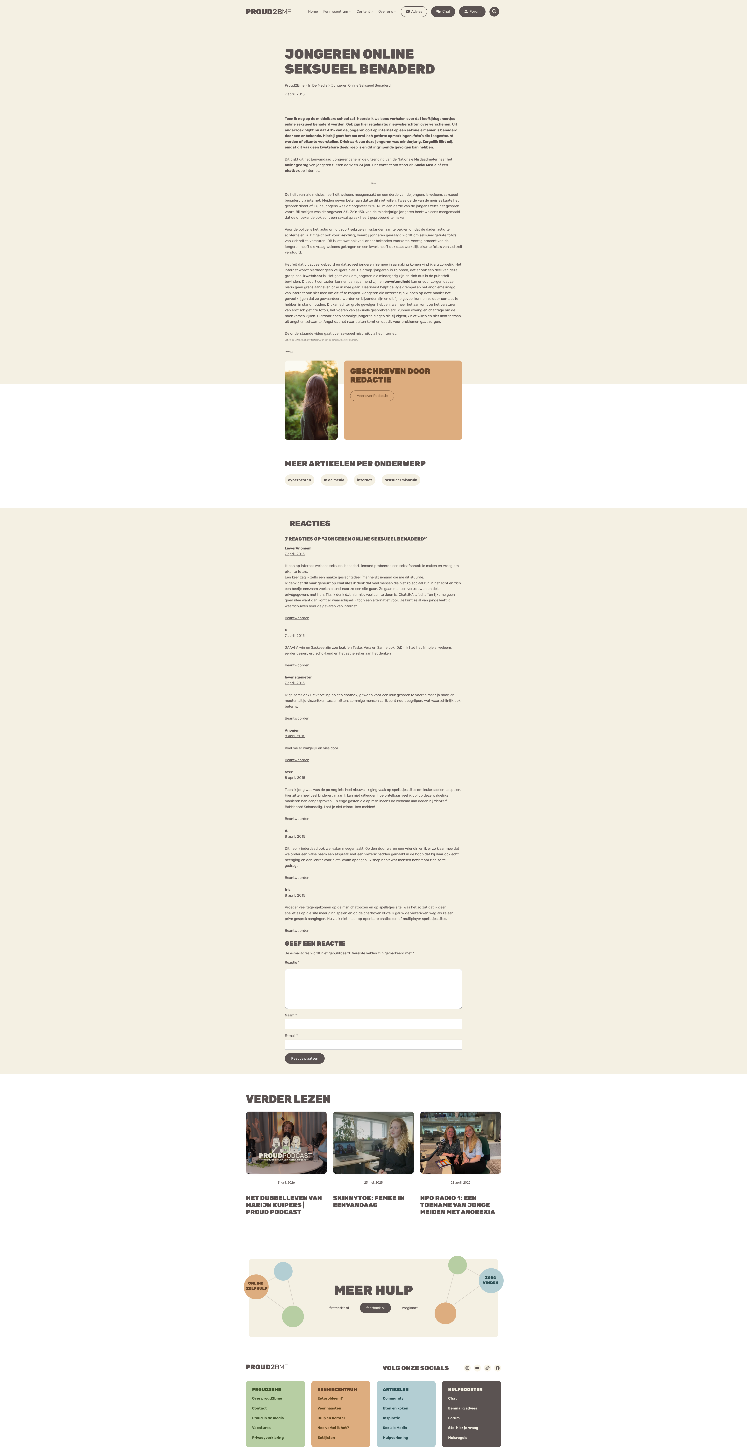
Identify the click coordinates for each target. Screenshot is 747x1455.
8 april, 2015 (295, 736)
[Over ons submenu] (395, 12)
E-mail (291, 1036)
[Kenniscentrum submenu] (350, 12)
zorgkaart (410, 1308)
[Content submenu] (372, 12)
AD (291, 352)
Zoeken (403, 23)
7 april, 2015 (295, 554)
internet (364, 480)
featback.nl (375, 1308)
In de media (334, 480)
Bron (373, 183)
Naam (291, 1015)
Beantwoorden (297, 618)
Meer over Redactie (372, 396)
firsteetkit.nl (339, 1308)
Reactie (292, 962)
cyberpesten (299, 480)
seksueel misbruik (401, 480)
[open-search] (494, 12)
